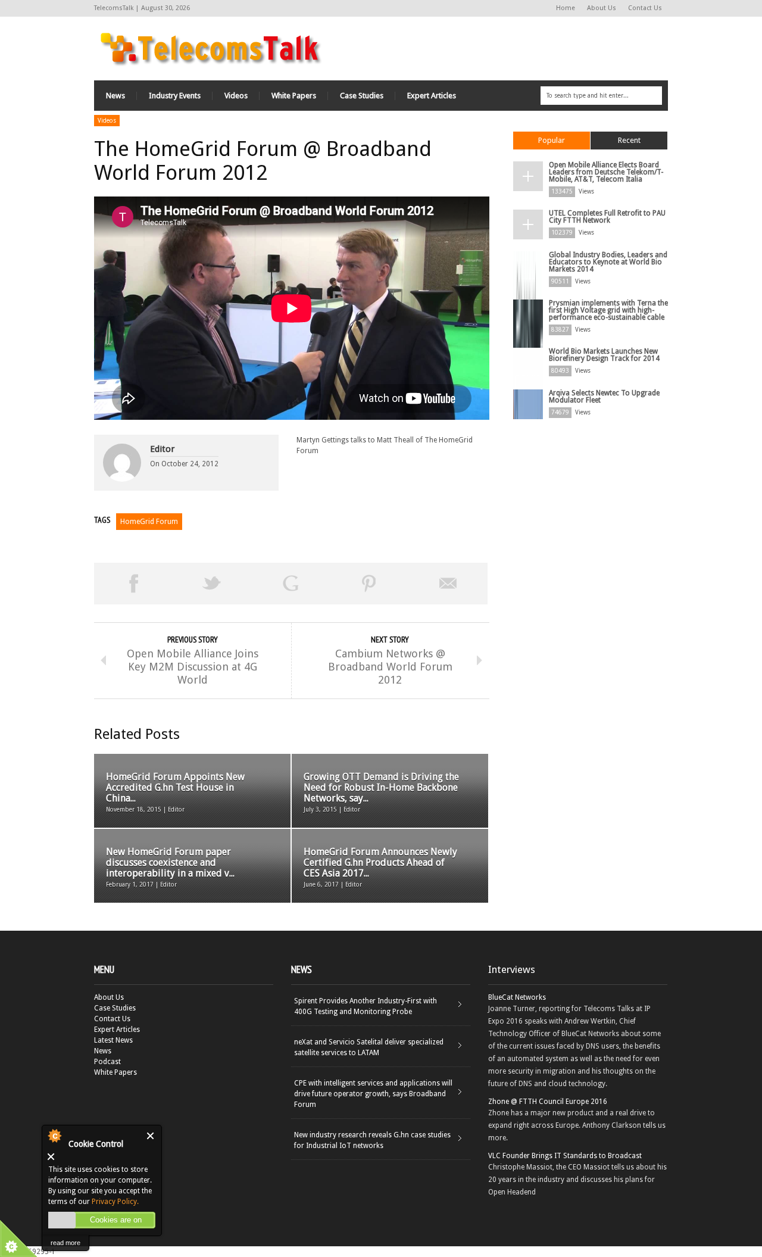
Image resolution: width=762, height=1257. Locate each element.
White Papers (293, 95)
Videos (236, 95)
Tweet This (212, 583)
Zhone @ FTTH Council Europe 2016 (547, 1101)
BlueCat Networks (517, 997)
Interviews (511, 969)
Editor (162, 449)
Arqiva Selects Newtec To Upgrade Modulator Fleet (604, 396)
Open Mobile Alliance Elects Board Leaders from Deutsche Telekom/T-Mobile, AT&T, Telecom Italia (606, 172)
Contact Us (645, 8)
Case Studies (361, 95)
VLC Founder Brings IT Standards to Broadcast (565, 1156)
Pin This (369, 583)
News (115, 95)
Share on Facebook (133, 583)
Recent (629, 140)
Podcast (107, 1062)
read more (65, 1242)
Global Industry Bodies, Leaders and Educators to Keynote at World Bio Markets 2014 (608, 262)
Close (151, 1136)
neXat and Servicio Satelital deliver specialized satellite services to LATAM (369, 1047)
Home (565, 8)
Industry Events (175, 95)
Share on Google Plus (290, 583)
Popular (551, 140)
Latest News (113, 1040)
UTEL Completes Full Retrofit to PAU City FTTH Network (607, 216)
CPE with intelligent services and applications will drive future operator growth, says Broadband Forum (373, 1094)
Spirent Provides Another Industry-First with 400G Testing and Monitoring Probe (365, 1006)
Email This (448, 583)
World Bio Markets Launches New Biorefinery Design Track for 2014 (604, 355)
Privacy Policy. (115, 1201)
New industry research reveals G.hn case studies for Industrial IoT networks (372, 1140)
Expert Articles (431, 95)
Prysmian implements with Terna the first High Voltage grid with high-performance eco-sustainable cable (608, 310)
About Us (601, 8)
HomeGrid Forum (149, 521)
